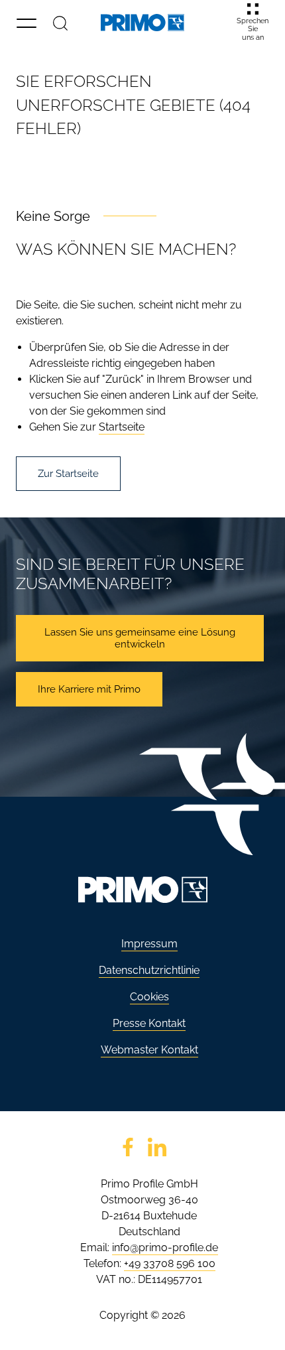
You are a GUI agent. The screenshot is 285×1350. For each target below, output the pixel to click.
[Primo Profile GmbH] (142, 22)
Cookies (149, 996)
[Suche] (60, 23)
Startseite (121, 427)
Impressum (149, 943)
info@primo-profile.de (165, 1247)
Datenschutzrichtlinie (149, 970)
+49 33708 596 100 (169, 1263)
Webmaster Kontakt (149, 1050)
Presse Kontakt (149, 1023)
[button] (26, 23)
